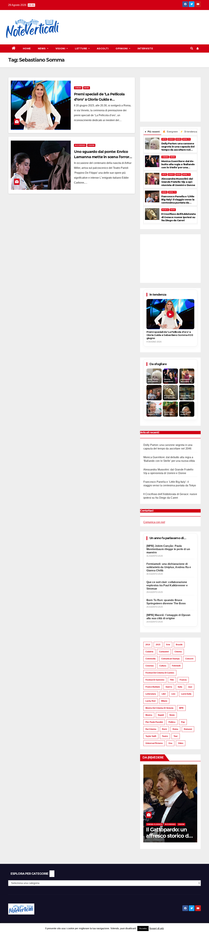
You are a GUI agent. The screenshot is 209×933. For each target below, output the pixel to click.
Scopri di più (156, 928)
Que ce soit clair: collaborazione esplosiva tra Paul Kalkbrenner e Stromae (167, 585)
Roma (175, 729)
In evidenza (80, 145)
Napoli (161, 715)
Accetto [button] (143, 928)
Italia (180, 687)
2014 (147, 644)
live (173, 694)
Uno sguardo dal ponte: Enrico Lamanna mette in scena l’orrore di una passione (102, 156)
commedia (150, 659)
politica (172, 722)
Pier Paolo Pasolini (154, 722)
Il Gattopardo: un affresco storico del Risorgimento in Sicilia (169, 839)
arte (168, 644)
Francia (183, 680)
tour (176, 736)
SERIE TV (186, 139)
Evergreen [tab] (170, 131)
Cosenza (149, 666)
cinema (178, 652)
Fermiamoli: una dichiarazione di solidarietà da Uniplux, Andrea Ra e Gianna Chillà (168, 567)
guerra (169, 687)
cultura (162, 666)
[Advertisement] (125, 21)
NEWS (178, 139)
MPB (181, 708)
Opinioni (122, 48)
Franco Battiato (152, 687)
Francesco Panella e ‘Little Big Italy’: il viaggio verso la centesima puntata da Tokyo (177, 199)
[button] (191, 48)
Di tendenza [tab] (188, 131)
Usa (170, 743)
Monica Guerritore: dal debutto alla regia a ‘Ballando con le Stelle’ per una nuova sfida (178, 164)
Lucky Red (150, 701)
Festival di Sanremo (154, 680)
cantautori (164, 652)
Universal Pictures (154, 743)
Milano (164, 701)
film (172, 680)
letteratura (150, 694)
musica (148, 715)
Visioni (61, 48)
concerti (189, 659)
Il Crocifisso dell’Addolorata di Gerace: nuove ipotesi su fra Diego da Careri (178, 217)
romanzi (188, 729)
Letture (81, 48)
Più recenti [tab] (152, 131)
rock (164, 729)
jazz (190, 687)
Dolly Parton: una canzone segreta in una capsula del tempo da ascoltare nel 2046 (178, 146)
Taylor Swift (150, 736)
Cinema (78, 88)
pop (183, 722)
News (42, 48)
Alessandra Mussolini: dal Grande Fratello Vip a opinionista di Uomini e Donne (178, 181)
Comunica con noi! (154, 522)
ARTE (164, 139)
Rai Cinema (150, 729)
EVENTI (171, 139)
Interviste (145, 48)
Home (27, 48)
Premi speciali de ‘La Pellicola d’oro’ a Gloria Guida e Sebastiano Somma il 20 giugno (101, 99)
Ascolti (103, 48)
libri (164, 694)
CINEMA (165, 157)
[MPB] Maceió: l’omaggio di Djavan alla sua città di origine (168, 617)
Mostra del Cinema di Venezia (159, 708)
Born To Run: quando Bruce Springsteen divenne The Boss (166, 602)
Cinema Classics (154, 824)
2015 (158, 644)
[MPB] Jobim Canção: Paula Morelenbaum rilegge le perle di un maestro (168, 549)
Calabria (149, 652)
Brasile (179, 644)
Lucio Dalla (186, 694)
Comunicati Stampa (170, 659)
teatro (165, 736)
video (180, 743)
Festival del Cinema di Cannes (159, 673)
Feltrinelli (176, 666)
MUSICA (165, 210)
